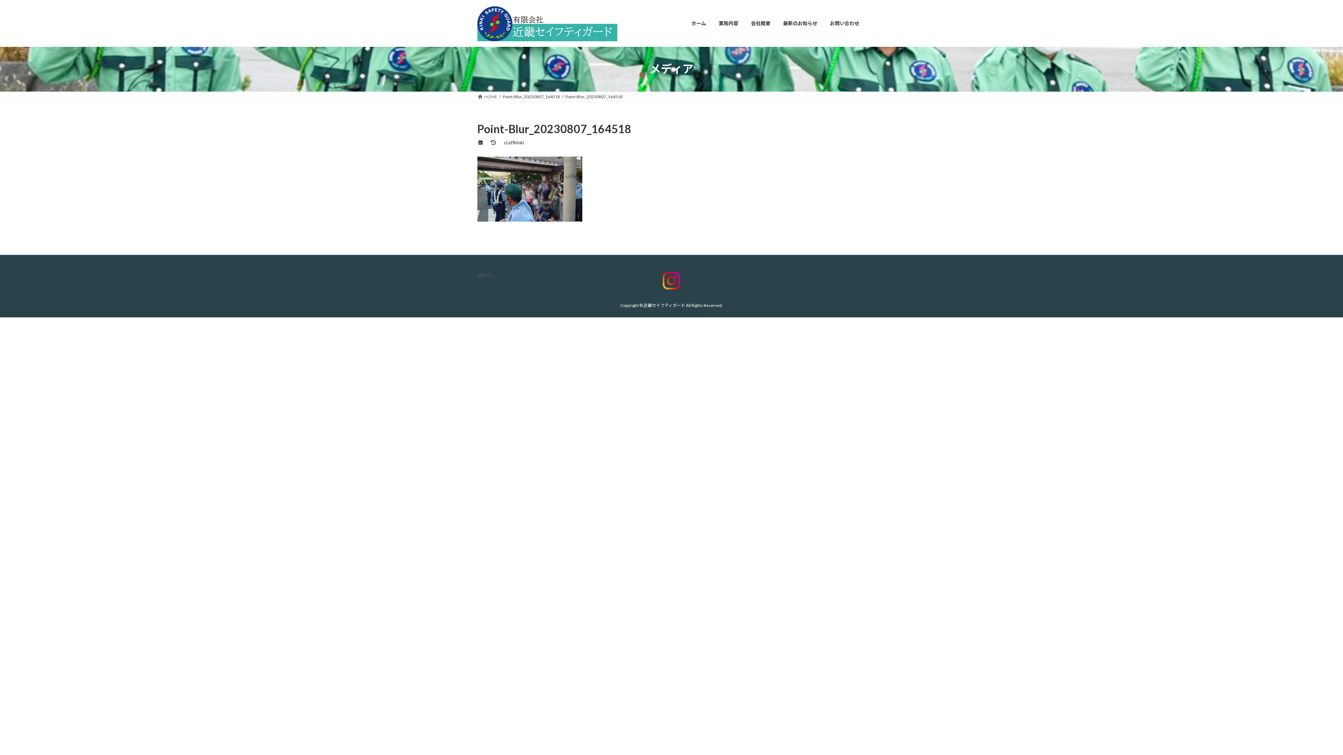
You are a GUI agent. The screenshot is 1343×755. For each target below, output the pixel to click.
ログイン (485, 275)
